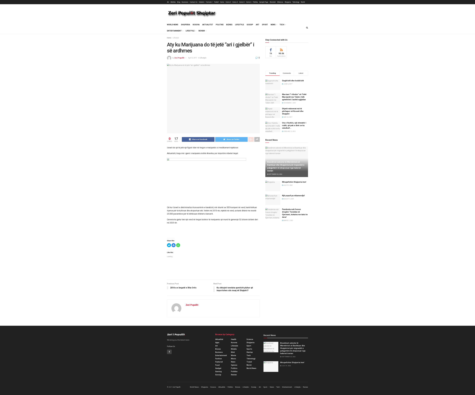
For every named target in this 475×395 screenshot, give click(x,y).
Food (217, 365)
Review (202, 31)
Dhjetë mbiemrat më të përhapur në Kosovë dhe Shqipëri (292, 111)
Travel (249, 362)
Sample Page (263, 2)
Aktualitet (207, 25)
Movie (233, 355)
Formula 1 (209, 2)
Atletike (173, 2)
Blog (178, 2)
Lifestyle (239, 25)
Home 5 (242, 2)
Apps (217, 343)
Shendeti (273, 2)
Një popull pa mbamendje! (293, 195)
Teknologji (295, 2)
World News (172, 25)
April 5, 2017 (192, 58)
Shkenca (280, 2)
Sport (265, 25)
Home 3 (228, 2)
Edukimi (201, 2)
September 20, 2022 (275, 174)
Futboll (216, 2)
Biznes (229, 25)
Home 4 (235, 2)
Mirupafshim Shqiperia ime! (294, 182)
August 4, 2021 (288, 199)
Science (250, 339)
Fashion (218, 359)
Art (168, 2)
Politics (234, 368)
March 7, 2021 (288, 220)
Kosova (196, 25)
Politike (220, 25)
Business (185, 2)
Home (222, 2)
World (303, 2)
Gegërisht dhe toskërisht (293, 81)
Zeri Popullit (179, 58)
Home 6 (248, 2)
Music (233, 359)
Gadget (218, 368)
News (273, 25)
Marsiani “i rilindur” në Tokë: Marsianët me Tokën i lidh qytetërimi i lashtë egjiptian (294, 97)
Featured (219, 362)
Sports (249, 349)
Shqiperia (288, 2)
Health (233, 339)
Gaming (218, 371)
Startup (250, 352)
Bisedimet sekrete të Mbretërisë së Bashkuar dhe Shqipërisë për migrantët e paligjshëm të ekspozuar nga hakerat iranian (292, 348)
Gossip (250, 25)
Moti (233, 352)
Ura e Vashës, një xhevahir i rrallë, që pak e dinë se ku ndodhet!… (294, 125)
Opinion (234, 365)
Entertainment (174, 31)
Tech (282, 25)
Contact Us (193, 2)
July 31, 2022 (287, 185)
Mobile (234, 349)
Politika (255, 2)
